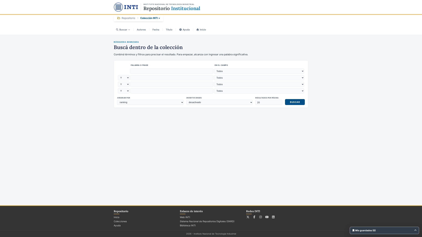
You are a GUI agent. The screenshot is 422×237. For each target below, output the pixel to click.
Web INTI (185, 217)
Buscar (123, 29)
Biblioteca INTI (188, 225)
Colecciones (120, 221)
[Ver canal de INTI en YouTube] (267, 216)
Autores (141, 29)
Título (169, 29)
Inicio (203, 29)
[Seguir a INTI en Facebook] (254, 216)
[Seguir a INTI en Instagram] (261, 216)
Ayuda (186, 29)
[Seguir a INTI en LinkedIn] (273, 216)
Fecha (155, 29)
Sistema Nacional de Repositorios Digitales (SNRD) (207, 221)
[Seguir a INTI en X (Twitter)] (248, 216)
